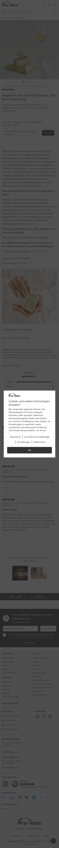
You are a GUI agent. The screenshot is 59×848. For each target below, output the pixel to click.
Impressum (15, 436)
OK (29, 450)
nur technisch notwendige (36, 436)
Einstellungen (23, 442)
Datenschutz (40, 442)
